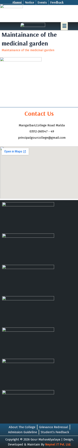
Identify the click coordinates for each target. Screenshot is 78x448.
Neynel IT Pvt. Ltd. (58, 444)
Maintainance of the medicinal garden (28, 50)
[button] (64, 26)
